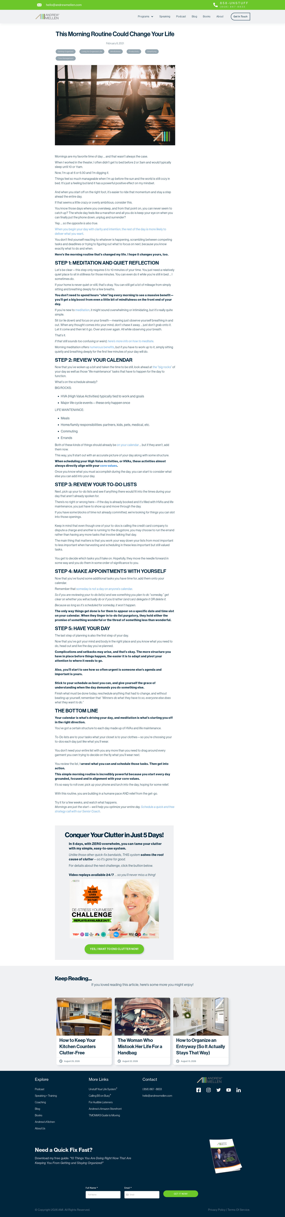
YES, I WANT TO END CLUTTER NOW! (114, 949)
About (220, 16)
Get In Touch (240, 16)
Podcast (181, 16)
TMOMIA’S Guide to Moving (104, 1115)
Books (206, 16)
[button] (145, 16)
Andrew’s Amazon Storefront (105, 1108)
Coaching (40, 1102)
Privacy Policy (217, 1209)
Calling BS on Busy (100, 1095)
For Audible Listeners (101, 1102)
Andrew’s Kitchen (45, 1121)
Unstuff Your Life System (103, 1089)
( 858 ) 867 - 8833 (152, 1089)
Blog (194, 16)
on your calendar (128, 445)
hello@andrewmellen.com (157, 1095)
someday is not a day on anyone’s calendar (104, 588)
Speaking (164, 16)
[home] (47, 17)
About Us (40, 1128)
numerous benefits (102, 347)
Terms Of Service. (239, 1209)
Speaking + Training (46, 1095)
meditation (82, 310)
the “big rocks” (162, 367)
